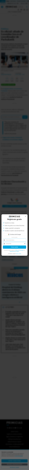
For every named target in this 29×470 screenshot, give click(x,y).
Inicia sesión (18, 253)
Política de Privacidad (19, 250)
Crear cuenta (14, 247)
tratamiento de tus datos (14, 251)
